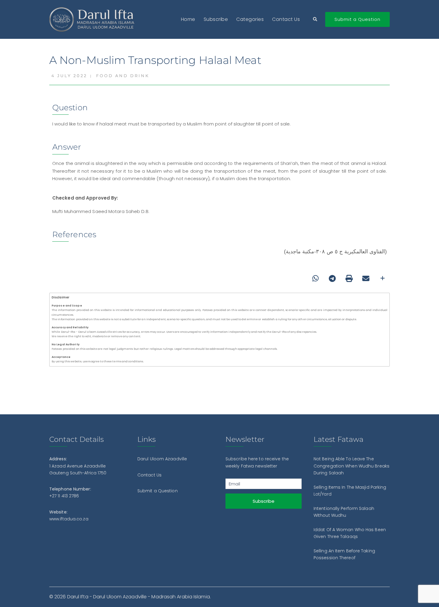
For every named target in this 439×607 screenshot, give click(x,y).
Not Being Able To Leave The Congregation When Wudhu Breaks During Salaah (351, 466)
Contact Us (286, 19)
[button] (315, 19)
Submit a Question (357, 19)
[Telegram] (332, 278)
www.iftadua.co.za (68, 519)
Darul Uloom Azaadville (162, 459)
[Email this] (366, 278)
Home (188, 19)
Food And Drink (122, 75)
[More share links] (382, 278)
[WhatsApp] (315, 278)
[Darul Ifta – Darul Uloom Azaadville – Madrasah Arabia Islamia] (93, 19)
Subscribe (216, 19)
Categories (250, 19)
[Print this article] (349, 278)
